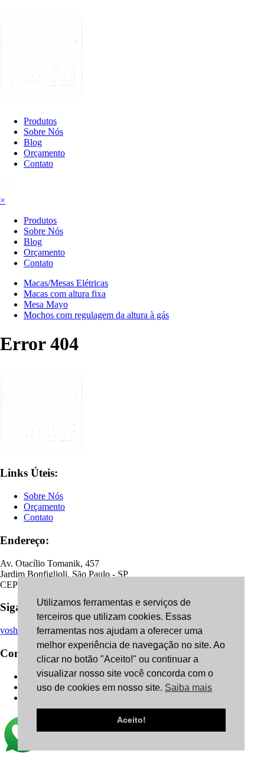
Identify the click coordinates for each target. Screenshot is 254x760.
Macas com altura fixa (65, 294)
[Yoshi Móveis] (41, 91)
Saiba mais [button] (188, 688)
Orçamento (44, 153)
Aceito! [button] (131, 720)
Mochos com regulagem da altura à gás (96, 315)
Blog (33, 142)
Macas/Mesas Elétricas (66, 283)
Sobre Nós (43, 132)
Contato (38, 164)
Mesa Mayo (46, 304)
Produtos (40, 121)
